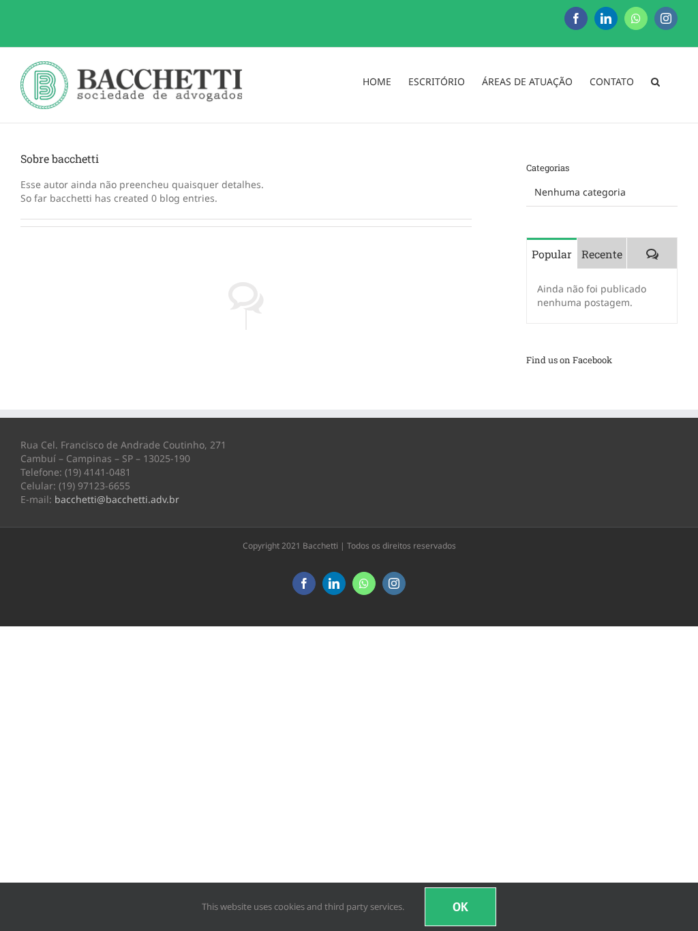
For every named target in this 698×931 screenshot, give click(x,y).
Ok (460, 907)
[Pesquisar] (656, 82)
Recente (601, 254)
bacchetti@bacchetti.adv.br (117, 499)
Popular (552, 254)
